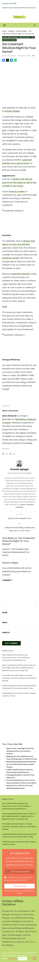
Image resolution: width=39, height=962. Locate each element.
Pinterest (30, 504)
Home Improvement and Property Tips (18, 37)
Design (11, 31)
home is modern (17, 191)
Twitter (22, 504)
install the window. (11, 258)
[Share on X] (7, 60)
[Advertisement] (19, 83)
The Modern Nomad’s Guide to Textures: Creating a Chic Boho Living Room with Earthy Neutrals (19, 678)
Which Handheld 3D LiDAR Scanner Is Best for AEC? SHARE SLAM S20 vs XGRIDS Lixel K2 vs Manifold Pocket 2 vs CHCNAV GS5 (19, 668)
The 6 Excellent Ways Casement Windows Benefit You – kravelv (16, 552)
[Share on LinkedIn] (11, 60)
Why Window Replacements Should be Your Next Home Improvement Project (21, 764)
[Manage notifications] (34, 958)
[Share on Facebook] (3, 60)
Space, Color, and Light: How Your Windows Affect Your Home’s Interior (20, 751)
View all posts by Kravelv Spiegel (19, 473)
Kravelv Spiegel (10, 56)
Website (6, 632)
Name (4, 612)
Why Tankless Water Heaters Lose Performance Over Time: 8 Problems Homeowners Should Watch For (16, 657)
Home (4, 31)
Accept (22, 958)
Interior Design (21, 31)
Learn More (12, 958)
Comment (7, 580)
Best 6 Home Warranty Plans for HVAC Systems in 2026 (20, 8)
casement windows (20, 273)
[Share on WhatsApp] (15, 60)
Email (4, 622)
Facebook (19, 507)
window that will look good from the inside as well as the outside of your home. (19, 182)
